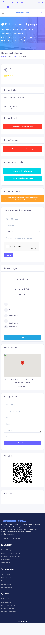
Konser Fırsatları (7, 581)
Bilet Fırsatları (6, 578)
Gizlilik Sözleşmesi (7, 608)
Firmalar (13, 56)
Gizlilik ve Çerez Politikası (10, 556)
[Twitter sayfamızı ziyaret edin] (13, 2)
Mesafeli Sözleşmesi (8, 612)
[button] (22, 363)
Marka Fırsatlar (6, 587)
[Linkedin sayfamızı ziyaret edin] (17, 2)
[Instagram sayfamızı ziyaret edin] (3, 7)
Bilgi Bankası (6, 602)
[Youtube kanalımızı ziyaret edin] (22, 2)
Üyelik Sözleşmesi (7, 550)
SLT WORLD (5, 563)
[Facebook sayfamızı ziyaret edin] (3, 2)
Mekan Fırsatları (7, 584)
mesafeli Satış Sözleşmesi (10, 553)
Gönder (9, 255)
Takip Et (22, 337)
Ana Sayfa (5, 56)
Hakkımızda (5, 560)
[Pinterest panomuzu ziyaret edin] (8, 7)
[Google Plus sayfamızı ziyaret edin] (8, 2)
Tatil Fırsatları (6, 574)
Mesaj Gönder (22, 443)
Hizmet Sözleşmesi (8, 605)
